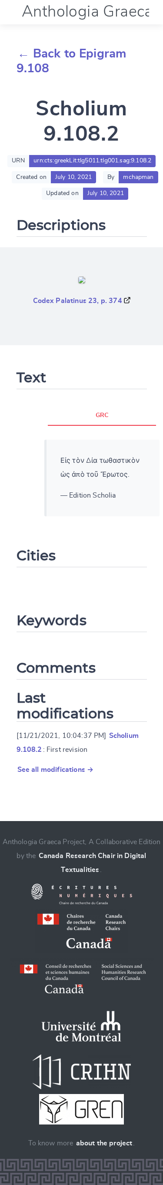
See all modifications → (55, 769)
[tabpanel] (102, 478)
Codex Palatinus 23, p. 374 (77, 300)
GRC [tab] (102, 415)
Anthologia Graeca (87, 12)
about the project (104, 1143)
